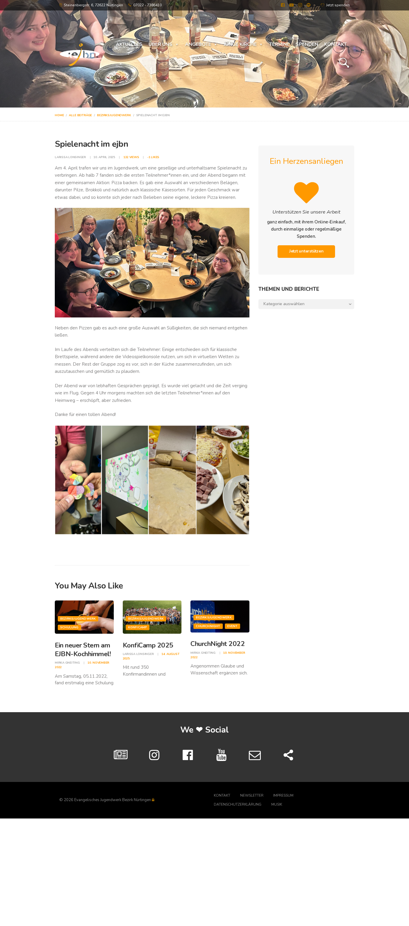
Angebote (198, 44)
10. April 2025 (104, 157)
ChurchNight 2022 (217, 643)
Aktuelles (129, 44)
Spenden (307, 44)
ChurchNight (208, 626)
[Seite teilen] (288, 755)
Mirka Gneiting (68, 663)
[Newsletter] (254, 755)
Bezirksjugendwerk (114, 115)
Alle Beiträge (80, 115)
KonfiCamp (137, 627)
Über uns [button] (160, 44)
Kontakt (335, 44)
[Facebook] (187, 755)
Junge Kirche (240, 44)
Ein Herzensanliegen (306, 161)
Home (59, 115)
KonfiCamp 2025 (148, 645)
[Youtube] (221, 755)
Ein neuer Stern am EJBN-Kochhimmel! (83, 650)
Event (232, 626)
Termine (279, 44)
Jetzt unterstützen (306, 251)
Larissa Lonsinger (71, 157)
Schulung (69, 627)
